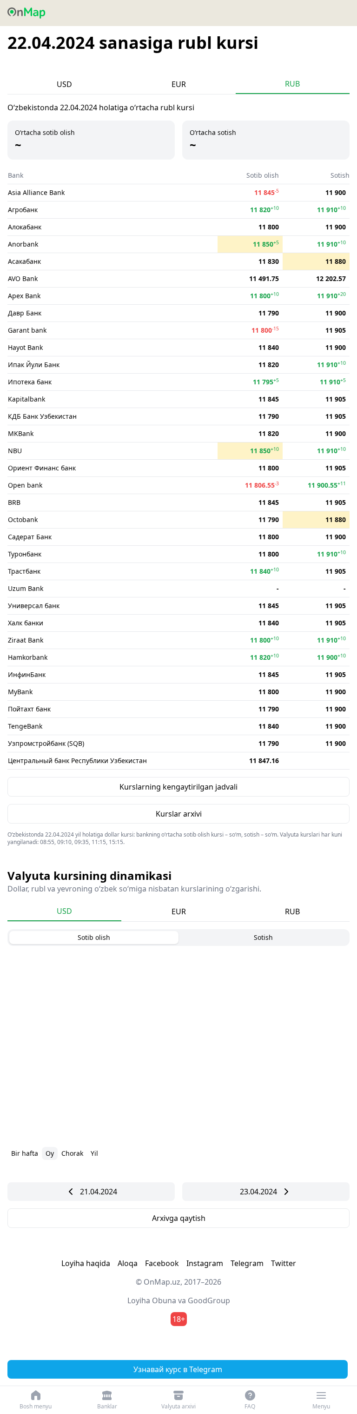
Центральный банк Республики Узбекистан (77, 760)
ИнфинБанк (27, 674)
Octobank (23, 519)
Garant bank (27, 330)
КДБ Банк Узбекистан (42, 416)
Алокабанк (24, 226)
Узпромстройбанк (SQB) (46, 743)
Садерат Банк (30, 536)
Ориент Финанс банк (42, 467)
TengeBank (25, 726)
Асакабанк (24, 261)
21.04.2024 (98, 1191)
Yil (94, 1153)
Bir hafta (24, 1153)
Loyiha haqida (85, 1263)
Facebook (162, 1263)
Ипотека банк (30, 381)
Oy (50, 1153)
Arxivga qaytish (178, 1218)
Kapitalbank (26, 399)
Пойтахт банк (29, 708)
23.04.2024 (258, 1191)
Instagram (204, 1263)
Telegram (247, 1263)
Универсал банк (34, 605)
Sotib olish (94, 937)
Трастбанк (24, 571)
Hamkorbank (27, 657)
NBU (15, 450)
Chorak (72, 1153)
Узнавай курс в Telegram (177, 1369)
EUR (179, 84)
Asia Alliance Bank (36, 192)
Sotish (263, 937)
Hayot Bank (25, 347)
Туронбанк (24, 554)
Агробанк (23, 209)
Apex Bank (24, 295)
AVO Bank (23, 278)
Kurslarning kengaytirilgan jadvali (178, 787)
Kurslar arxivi (179, 814)
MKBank (20, 433)
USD (64, 84)
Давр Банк (24, 312)
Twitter (283, 1263)
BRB (14, 502)
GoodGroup (209, 1300)
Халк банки (25, 622)
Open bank (25, 485)
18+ (178, 1319)
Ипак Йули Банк (34, 364)
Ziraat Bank (25, 640)
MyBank (20, 691)
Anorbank (23, 244)
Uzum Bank (25, 588)
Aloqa (128, 1263)
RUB (292, 84)
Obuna (164, 1300)
